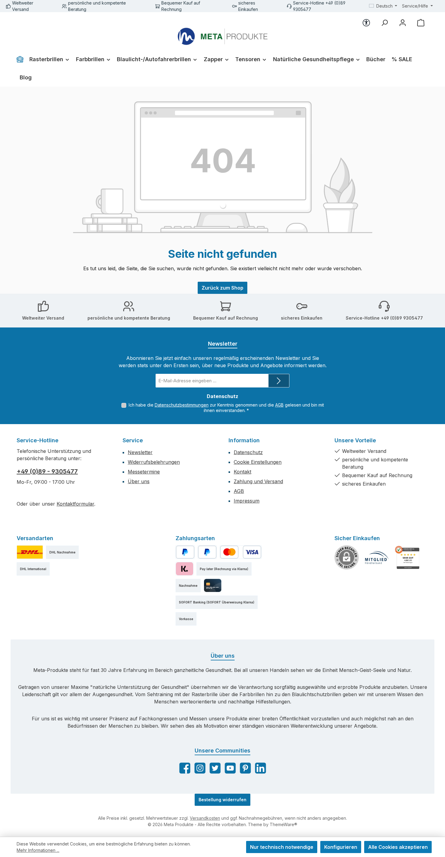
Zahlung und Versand (258, 481)
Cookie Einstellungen (258, 462)
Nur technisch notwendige (281, 847)
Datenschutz (248, 452)
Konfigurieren (340, 847)
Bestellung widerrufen (222, 799)
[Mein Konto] (402, 22)
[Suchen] (384, 22)
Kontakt (242, 472)
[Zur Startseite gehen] (223, 36)
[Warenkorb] (420, 22)
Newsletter (140, 452)
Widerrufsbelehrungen (154, 462)
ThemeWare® (283, 824)
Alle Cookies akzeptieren (398, 847)
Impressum (246, 501)
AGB (279, 404)
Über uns (139, 481)
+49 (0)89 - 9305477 (47, 471)
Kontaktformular (75, 504)
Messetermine (144, 472)
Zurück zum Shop (222, 288)
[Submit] (278, 380)
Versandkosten (205, 818)
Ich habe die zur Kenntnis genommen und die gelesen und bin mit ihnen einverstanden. (226, 407)
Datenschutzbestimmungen (182, 404)
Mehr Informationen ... (38, 850)
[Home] (21, 59)
